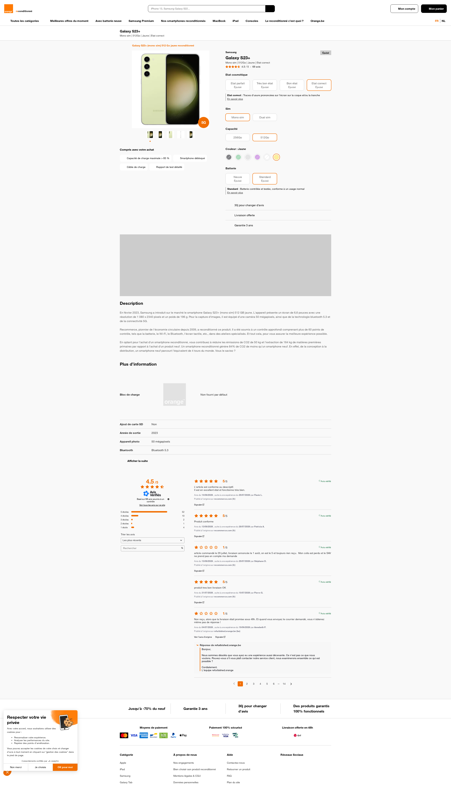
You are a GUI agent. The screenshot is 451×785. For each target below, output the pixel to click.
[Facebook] (282, 771)
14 (284, 690)
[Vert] (238, 164)
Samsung (125, 782)
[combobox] (206, 8)
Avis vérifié (326, 488)
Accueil (121, 45)
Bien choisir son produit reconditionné (194, 776)
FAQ (229, 782)
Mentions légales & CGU (187, 782)
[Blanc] (267, 164)
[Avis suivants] (291, 691)
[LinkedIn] (300, 771)
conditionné (24, 11)
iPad (122, 776)
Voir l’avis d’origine (203, 644)
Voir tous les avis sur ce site (152, 512)
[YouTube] (317, 771)
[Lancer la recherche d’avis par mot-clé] (182, 555)
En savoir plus (235, 106)
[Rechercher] (270, 8)
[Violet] (257, 164)
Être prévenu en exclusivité (310, 71)
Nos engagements (183, 769)
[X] (308, 771)
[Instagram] (291, 771)
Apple (123, 769)
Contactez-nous (236, 769)
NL (443, 21)
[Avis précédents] (234, 690)
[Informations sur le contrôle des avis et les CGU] (168, 506)
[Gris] (248, 164)
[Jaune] (276, 164)
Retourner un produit (238, 776)
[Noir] (229, 164)
